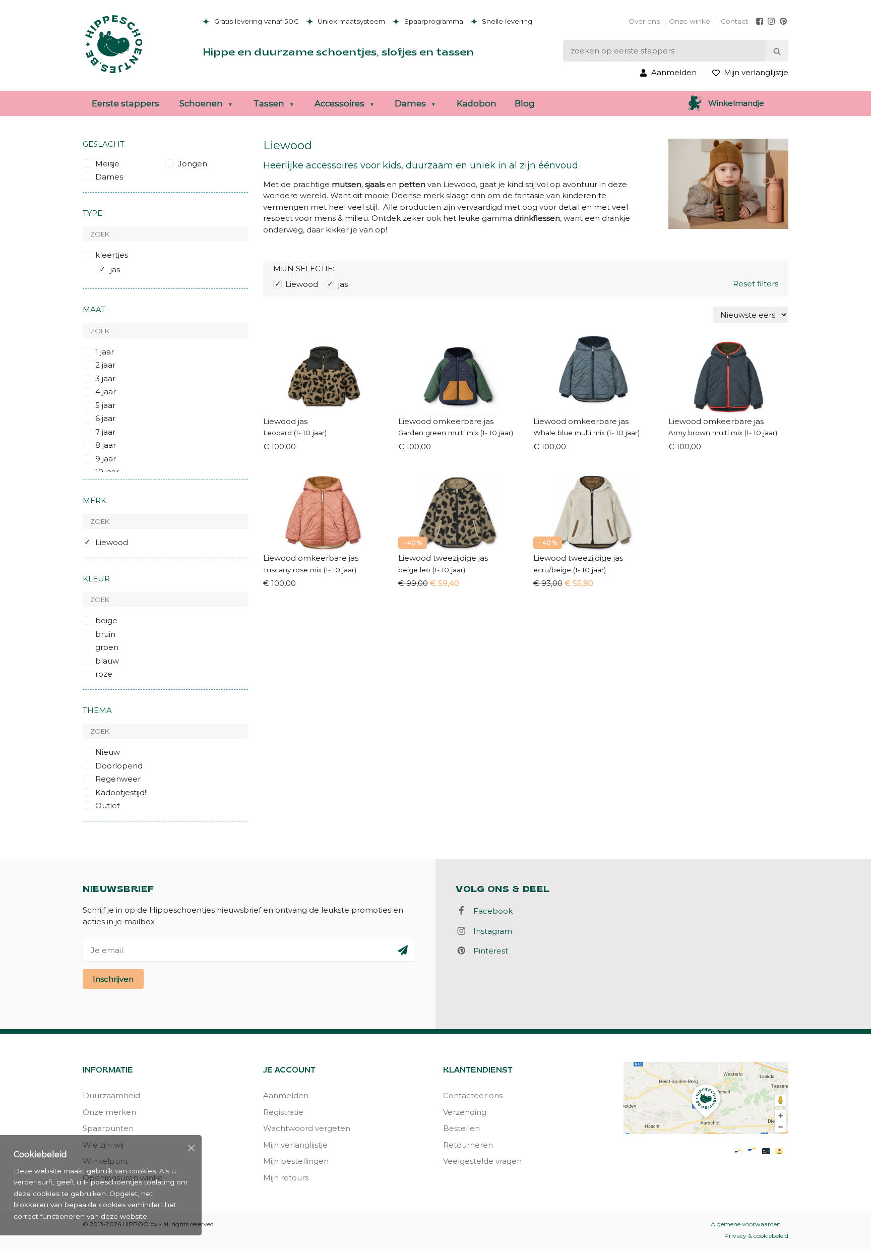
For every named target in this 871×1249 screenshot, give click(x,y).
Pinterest (487, 951)
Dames (410, 103)
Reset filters (755, 283)
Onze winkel (690, 21)
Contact (734, 21)
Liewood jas (285, 421)
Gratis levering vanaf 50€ (255, 21)
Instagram (489, 931)
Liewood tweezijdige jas (443, 558)
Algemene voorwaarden (746, 1224)
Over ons (644, 21)
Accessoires (339, 103)
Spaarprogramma (432, 21)
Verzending (464, 1112)
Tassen (269, 103)
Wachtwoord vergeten (306, 1128)
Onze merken (109, 1112)
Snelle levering (506, 21)
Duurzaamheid (111, 1095)
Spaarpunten (108, 1128)
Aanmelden (285, 1095)
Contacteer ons (473, 1095)
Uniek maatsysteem (350, 21)
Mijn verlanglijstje (295, 1145)
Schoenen (201, 103)
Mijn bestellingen (296, 1161)
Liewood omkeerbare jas (445, 421)
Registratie (283, 1112)
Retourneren (468, 1145)
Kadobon (476, 103)
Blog (525, 103)
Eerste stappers (125, 103)
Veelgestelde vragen (482, 1161)
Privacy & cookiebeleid (756, 1235)
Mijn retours (285, 1177)
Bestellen (461, 1128)
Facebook (490, 911)
